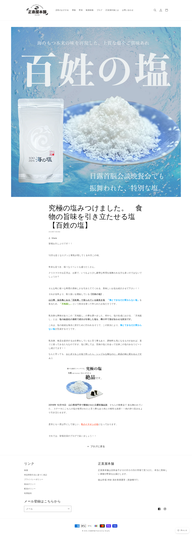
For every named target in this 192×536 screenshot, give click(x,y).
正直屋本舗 (91, 531)
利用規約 (28, 493)
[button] (155, 10)
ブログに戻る (97, 446)
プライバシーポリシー (33, 479)
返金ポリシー (30, 484)
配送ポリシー (30, 488)
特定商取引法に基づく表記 (35, 475)
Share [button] (54, 238)
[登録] (68, 509)
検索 (26, 470)
